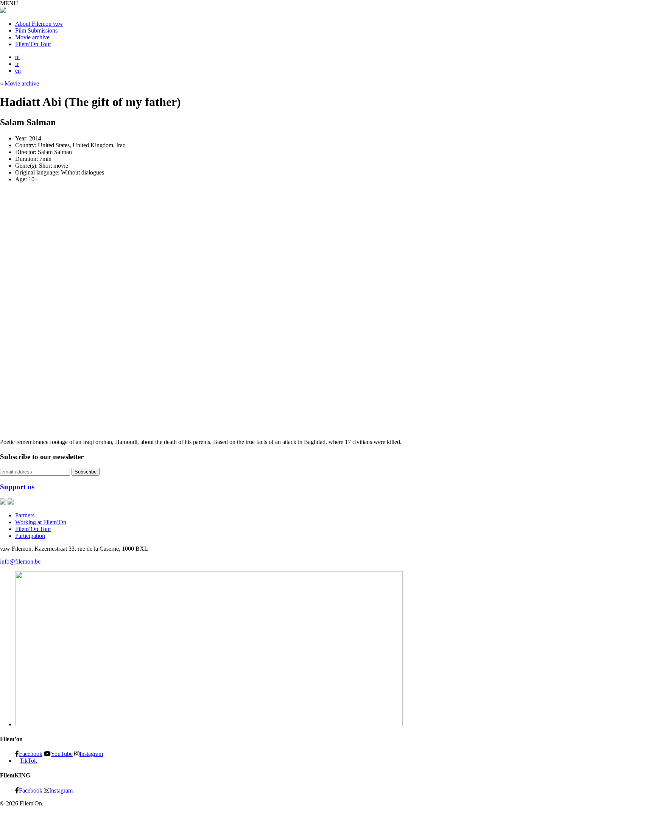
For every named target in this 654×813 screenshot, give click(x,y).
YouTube (62, 754)
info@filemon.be (20, 561)
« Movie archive (19, 83)
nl (17, 57)
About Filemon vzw (39, 23)
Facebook (30, 754)
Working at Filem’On (40, 522)
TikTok (28, 760)
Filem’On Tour (33, 44)
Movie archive (32, 37)
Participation (30, 536)
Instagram (91, 754)
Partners (24, 515)
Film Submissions (36, 30)
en (18, 70)
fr (17, 64)
